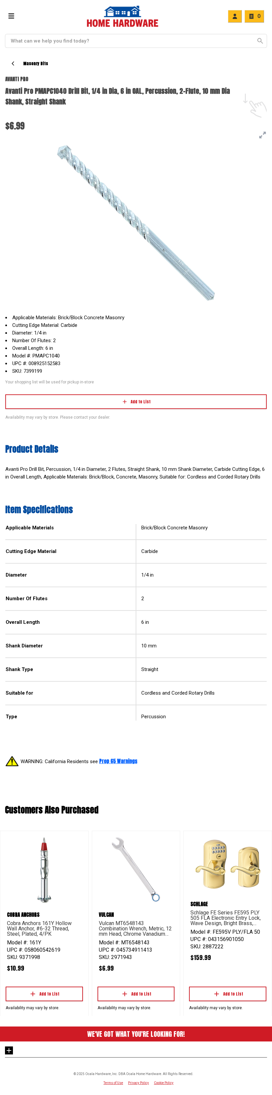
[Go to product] (44, 869)
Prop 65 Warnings (118, 761)
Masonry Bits (35, 64)
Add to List (141, 402)
